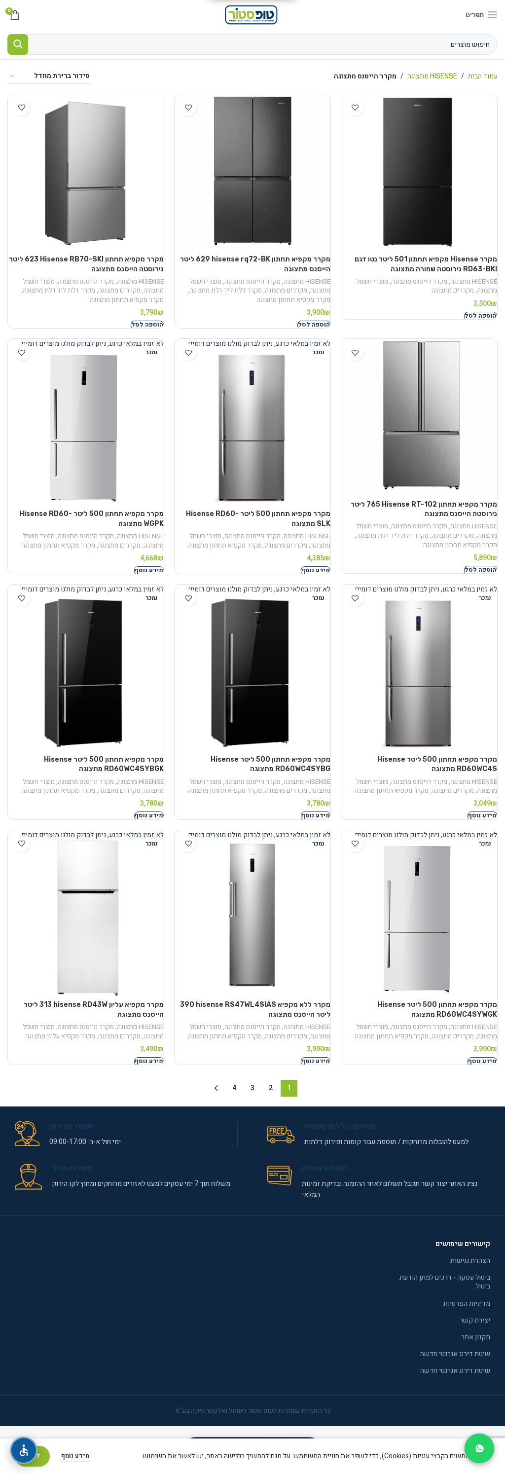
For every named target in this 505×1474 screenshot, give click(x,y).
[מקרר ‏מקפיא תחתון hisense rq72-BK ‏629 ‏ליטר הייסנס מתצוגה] (252, 172)
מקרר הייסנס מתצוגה (419, 282)
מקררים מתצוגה (453, 290)
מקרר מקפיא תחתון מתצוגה (293, 300)
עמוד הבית (483, 76)
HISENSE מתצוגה (432, 76)
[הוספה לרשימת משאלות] (354, 107)
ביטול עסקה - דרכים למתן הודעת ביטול (444, 1281)
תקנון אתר (475, 1337)
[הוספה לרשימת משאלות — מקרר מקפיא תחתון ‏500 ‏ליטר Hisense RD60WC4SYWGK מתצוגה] (354, 843)
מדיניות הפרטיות (466, 1303)
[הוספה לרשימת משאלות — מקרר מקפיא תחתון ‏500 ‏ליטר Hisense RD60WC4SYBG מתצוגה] (188, 598)
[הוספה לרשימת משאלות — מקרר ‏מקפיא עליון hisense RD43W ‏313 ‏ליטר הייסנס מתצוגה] (21, 843)
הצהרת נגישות (470, 1260)
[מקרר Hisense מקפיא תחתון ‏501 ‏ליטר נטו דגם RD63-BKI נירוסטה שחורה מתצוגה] (419, 172)
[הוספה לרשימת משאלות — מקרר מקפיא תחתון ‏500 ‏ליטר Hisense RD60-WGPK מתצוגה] (21, 352)
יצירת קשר (475, 1320)
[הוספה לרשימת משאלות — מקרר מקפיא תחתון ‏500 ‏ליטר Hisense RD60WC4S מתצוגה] (354, 598)
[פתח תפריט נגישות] (23, 1450)
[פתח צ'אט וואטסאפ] (479, 1448)
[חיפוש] (17, 44)
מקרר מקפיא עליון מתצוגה (60, 1036)
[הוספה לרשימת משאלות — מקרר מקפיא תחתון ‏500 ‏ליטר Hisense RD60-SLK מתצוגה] (188, 352)
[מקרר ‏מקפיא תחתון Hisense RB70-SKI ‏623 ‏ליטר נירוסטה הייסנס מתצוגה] (86, 172)
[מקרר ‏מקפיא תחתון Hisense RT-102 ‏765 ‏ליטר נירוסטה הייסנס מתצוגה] (419, 417)
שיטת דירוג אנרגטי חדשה (455, 1354)
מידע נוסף (75, 1456)
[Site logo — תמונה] (253, 14)
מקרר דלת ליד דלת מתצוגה (225, 290)
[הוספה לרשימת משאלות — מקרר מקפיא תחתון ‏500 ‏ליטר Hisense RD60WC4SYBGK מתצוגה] (21, 598)
